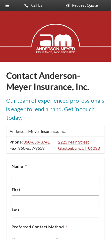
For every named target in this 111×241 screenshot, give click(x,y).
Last (16, 210)
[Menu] (7, 5)
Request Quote (84, 5)
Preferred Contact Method (40, 226)
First (16, 189)
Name (19, 166)
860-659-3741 (36, 141)
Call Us (36, 5)
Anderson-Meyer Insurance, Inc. (55, 39)
